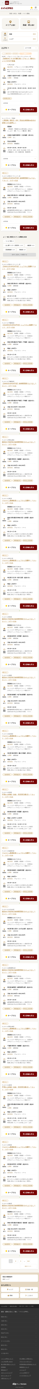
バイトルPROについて (7, 1358)
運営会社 (3, 1370)
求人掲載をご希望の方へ (26, 1358)
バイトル (22, 1370)
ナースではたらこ (24, 1375)
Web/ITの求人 (5, 1333)
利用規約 (3, 1367)
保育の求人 (4, 1325)
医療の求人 (4, 1317)
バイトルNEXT (24, 1372)
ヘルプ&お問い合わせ (7, 1361)
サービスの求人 (5, 1341)
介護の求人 (4, 1321)
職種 (11, 1295)
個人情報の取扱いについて (8, 1364)
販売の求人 (4, 1345)
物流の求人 (4, 1349)
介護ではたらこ (5, 1378)
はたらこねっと (5, 1375)
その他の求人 (5, 1353)
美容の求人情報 (13, 1306)
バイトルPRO (4, 1306)
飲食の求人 (4, 1337)
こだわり (30, 1295)
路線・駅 (30, 1289)
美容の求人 (4, 1329)
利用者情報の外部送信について (28, 1364)
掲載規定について (24, 1367)
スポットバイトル (6, 1372)
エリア (11, 1289)
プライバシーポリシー (26, 1361)
